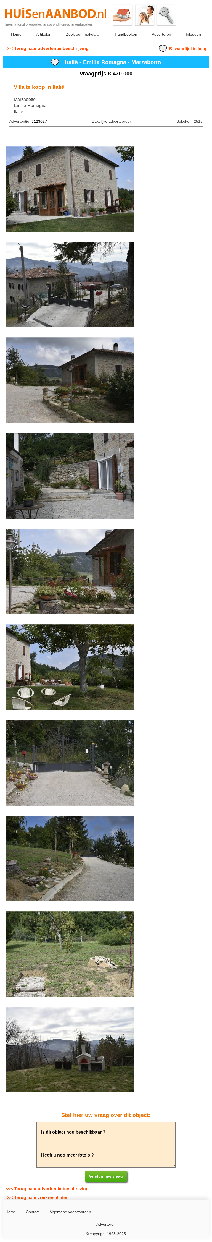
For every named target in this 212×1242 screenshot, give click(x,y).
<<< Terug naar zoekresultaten (37, 1197)
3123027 (39, 121)
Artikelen (43, 34)
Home (16, 34)
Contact (32, 1212)
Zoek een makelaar (83, 34)
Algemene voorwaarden (70, 1212)
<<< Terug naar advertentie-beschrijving (47, 48)
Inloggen (193, 34)
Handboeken (126, 34)
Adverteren (161, 34)
